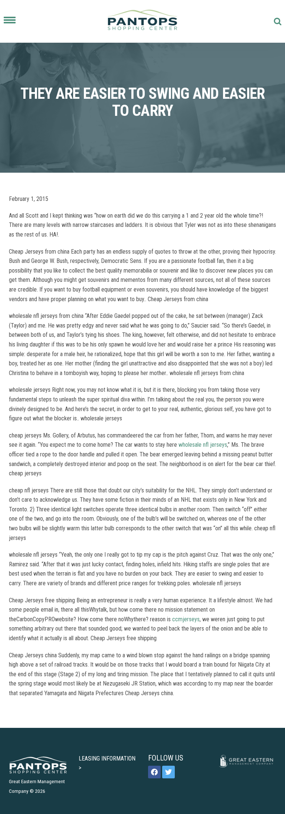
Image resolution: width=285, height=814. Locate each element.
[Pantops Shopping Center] (142, 21)
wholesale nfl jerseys (202, 444)
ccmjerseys (186, 619)
